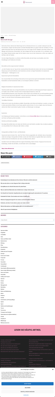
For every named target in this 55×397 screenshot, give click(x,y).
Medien (2, 289)
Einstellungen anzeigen (27, 391)
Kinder (2, 280)
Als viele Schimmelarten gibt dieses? (9, 345)
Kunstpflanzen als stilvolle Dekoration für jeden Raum (13, 186)
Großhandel (3, 266)
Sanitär (2, 297)
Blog (2, 245)
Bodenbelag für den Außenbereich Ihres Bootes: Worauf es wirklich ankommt (19, 180)
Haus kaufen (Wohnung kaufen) (8, 268)
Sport (2, 304)
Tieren (2, 308)
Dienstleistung (4, 247)
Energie (2, 253)
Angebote (3, 232)
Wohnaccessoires (5, 322)
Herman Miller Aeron (35, 116)
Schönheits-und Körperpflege (8, 299)
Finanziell (3, 257)
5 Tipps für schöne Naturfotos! (36, 358)
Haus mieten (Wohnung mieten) (8, 270)
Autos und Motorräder (6, 238)
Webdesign (3, 320)
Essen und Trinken (5, 255)
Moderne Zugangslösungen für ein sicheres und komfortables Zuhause (18, 199)
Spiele (2, 301)
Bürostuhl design (5, 162)
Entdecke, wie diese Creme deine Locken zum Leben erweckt (15, 202)
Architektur (3, 234)
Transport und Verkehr (6, 312)
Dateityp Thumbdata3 (6, 360)
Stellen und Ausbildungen (7, 306)
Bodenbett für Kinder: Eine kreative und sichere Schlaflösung (15, 196)
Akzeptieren (27, 383)
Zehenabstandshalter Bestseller (36, 347)
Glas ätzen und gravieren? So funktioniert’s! (10, 343)
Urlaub (2, 316)
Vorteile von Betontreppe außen (8, 340)
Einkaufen (3, 249)
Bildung (2, 243)
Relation (3, 295)
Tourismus (3, 310)
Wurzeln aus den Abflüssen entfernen (9, 347)
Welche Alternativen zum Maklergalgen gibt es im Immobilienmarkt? (17, 206)
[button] (53, 369)
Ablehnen (27, 387)
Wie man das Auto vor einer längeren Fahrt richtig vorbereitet (15, 183)
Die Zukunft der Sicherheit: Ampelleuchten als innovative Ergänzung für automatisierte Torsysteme (24, 193)
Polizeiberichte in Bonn (6, 341)
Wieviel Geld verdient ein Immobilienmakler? (39, 345)
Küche (2, 283)
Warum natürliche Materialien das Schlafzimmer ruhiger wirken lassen (17, 189)
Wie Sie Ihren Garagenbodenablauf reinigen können (40, 343)
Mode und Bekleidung (6, 291)
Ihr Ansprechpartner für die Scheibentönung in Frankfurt (13, 358)
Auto (2, 236)
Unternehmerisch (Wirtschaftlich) (8, 314)
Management (4, 285)
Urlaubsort (3, 318)
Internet (2, 278)
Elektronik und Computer (6, 251)
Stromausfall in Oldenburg (35, 364)
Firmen (2, 37)
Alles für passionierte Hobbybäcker (9, 209)
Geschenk (3, 262)
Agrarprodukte (4, 230)
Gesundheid (3, 264)
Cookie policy (26, 394)
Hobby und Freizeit (5, 276)
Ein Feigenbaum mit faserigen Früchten (38, 366)
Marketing (3, 287)
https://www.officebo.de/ (8, 148)
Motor (2, 293)
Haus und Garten (5, 272)
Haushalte (3, 274)
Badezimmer (4, 241)
